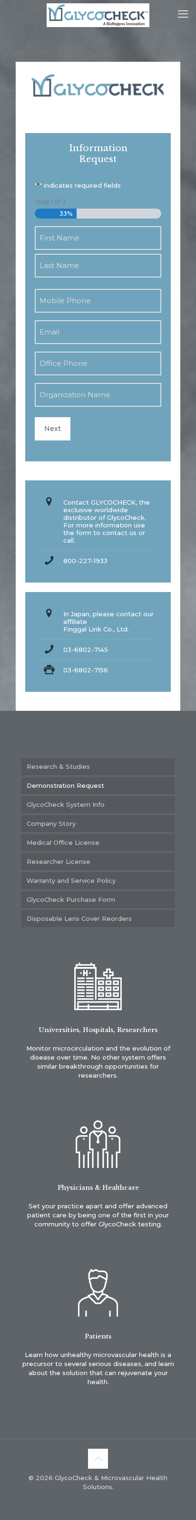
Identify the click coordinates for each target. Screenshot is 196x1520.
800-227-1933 (85, 560)
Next (52, 428)
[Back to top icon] (98, 1459)
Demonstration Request (65, 785)
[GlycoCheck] (98, 14)
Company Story (51, 823)
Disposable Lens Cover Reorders (79, 918)
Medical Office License (63, 842)
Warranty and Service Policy (71, 880)
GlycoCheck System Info (66, 804)
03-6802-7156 (85, 670)
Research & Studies (58, 766)
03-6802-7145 (85, 649)
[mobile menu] (183, 14)
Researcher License (58, 861)
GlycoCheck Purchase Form (71, 899)
